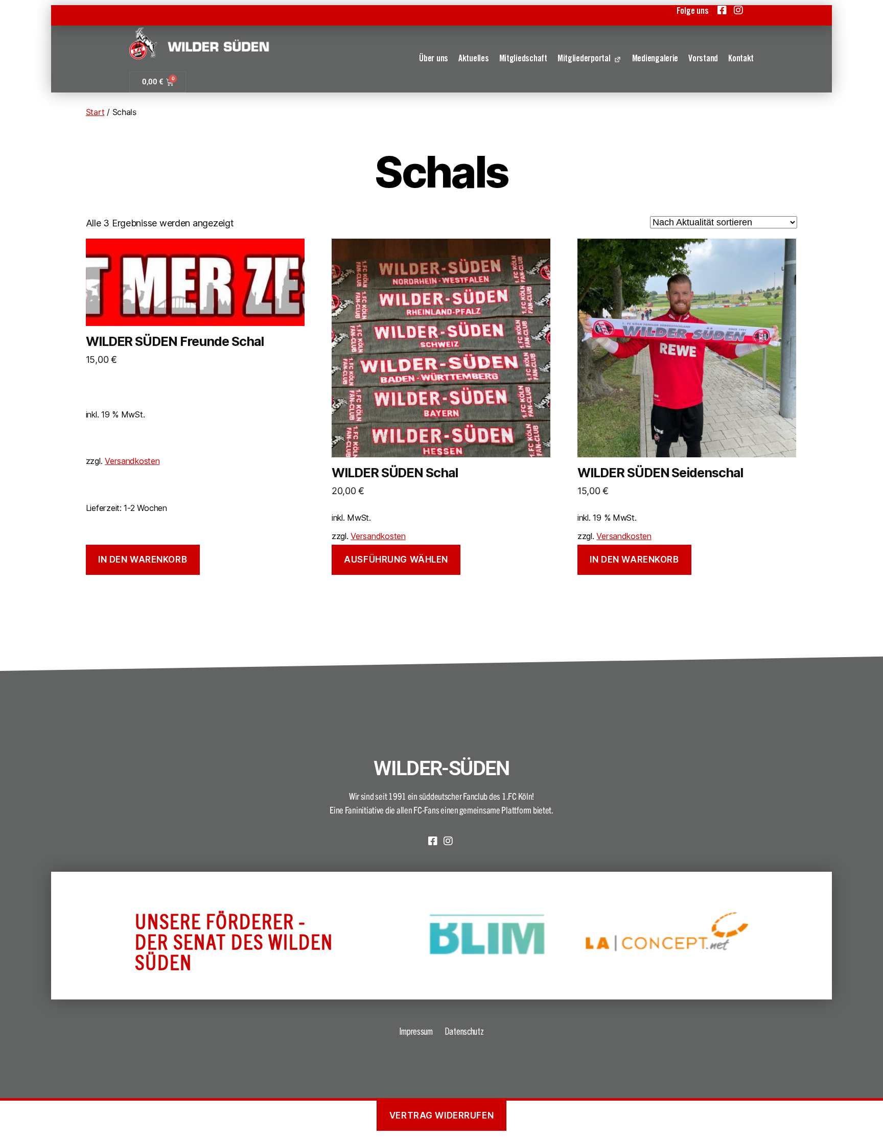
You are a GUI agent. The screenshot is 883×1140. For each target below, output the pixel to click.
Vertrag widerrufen (441, 1115)
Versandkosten (132, 461)
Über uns (433, 59)
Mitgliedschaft (523, 59)
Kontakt (741, 59)
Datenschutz (464, 1031)
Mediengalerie (655, 59)
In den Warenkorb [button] (142, 559)
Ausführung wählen (396, 559)
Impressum (416, 1031)
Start (95, 112)
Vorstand (703, 59)
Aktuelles (473, 59)
